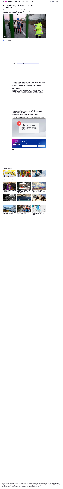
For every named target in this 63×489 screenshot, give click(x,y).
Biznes (32, 1)
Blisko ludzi (10, 1)
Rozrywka (23, 1)
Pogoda (27, 1)
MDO (5, 39)
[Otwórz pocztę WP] (50, 1)
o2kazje (15, 1)
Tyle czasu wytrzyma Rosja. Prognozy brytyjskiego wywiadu (28, 63)
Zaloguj (57, 1)
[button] (53, 1)
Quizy (19, 1)
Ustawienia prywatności (46, 480)
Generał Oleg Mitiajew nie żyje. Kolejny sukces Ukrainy (27, 114)
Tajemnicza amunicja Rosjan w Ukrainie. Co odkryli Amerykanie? (29, 85)
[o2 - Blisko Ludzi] (6, 1)
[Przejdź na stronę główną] (3, 2)
